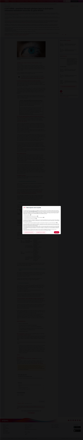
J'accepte (56, 232)
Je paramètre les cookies (40, 232)
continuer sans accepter (28, 232)
